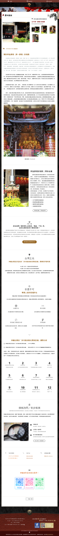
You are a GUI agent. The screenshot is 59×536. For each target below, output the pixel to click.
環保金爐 (35, 174)
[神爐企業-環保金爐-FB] (19, 483)
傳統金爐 (10, 99)
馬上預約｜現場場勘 (39, 440)
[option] (16, 32)
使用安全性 (38, 296)
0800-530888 (17, 522)
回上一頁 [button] (30, 498)
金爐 (34, 184)
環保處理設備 (9, 270)
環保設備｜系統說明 (40, 210)
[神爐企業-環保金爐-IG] (29, 483)
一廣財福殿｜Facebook (29, 159)
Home (51, 16)
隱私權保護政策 (50, 534)
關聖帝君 (34, 78)
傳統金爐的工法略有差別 (41, 414)
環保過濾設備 (34, 190)
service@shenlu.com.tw (17, 520)
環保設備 (35, 99)
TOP (29, 512)
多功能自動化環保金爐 (21, 343)
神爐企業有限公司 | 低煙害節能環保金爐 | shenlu (29, 4)
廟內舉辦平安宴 (47, 86)
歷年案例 (54, 16)
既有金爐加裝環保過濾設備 (40, 19)
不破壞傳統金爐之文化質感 (36, 367)
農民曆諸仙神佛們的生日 (29, 241)
